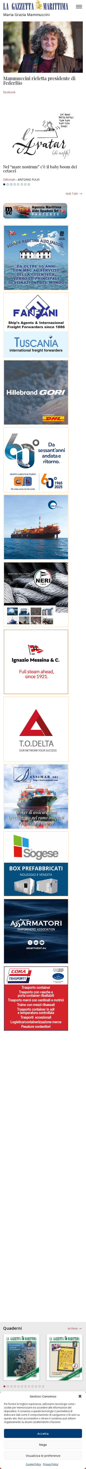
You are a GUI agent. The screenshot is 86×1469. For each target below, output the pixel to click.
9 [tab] (33, 1386)
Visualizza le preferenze (43, 1456)
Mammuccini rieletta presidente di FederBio (39, 80)
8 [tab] (29, 184)
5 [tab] (18, 184)
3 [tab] (11, 184)
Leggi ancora (43, 173)
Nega (43, 1445)
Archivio (73, 1328)
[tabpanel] (43, 173)
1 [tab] (4, 184)
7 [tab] (25, 184)
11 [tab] (40, 1386)
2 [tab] (8, 184)
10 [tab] (36, 1386)
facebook (9, 92)
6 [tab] (22, 184)
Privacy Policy (50, 1464)
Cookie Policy (33, 1464)
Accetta (43, 1434)
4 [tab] (15, 184)
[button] (80, 1396)
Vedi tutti (72, 193)
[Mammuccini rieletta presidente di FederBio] (43, 47)
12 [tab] (43, 1386)
